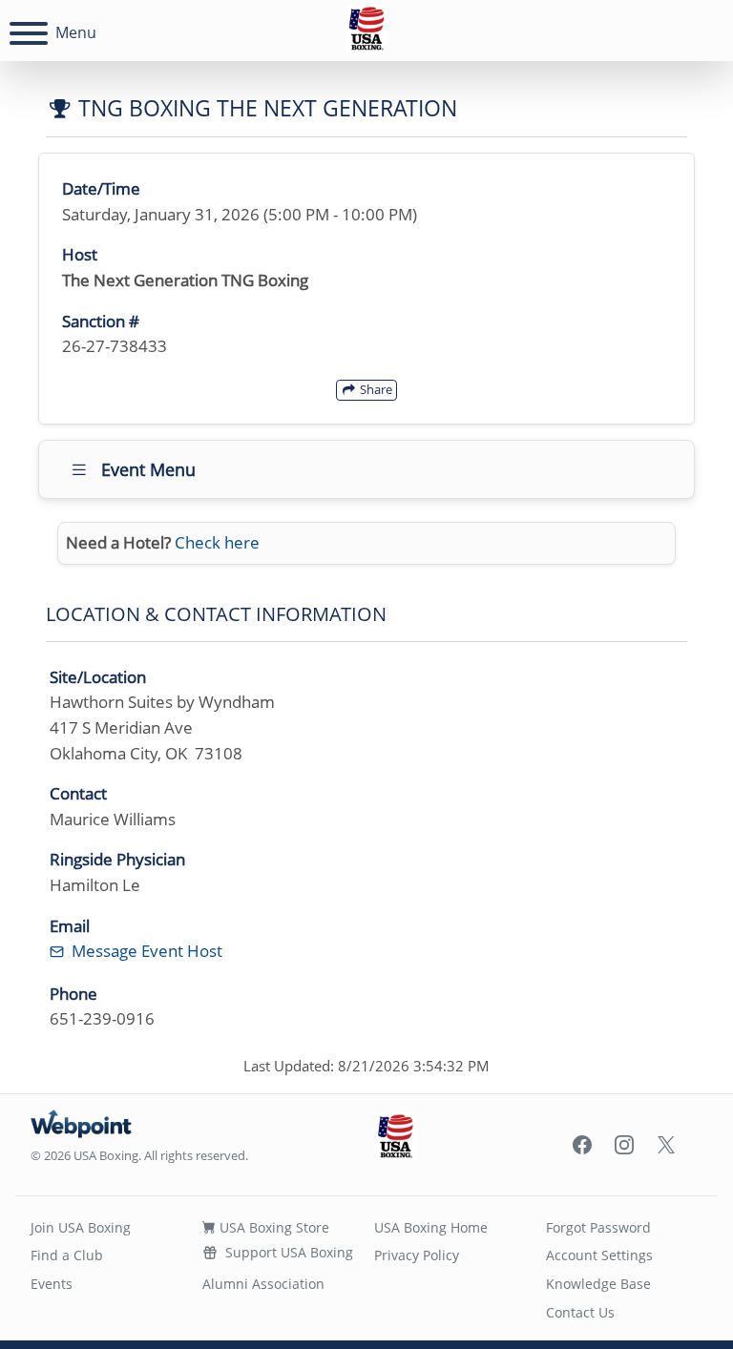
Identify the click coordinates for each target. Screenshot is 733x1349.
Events (52, 1284)
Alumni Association (263, 1284)
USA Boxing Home (431, 1227)
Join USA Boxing (81, 1227)
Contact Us (580, 1312)
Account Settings (599, 1255)
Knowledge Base (598, 1284)
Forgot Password (598, 1227)
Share (374, 389)
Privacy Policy (416, 1255)
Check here (217, 542)
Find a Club (67, 1255)
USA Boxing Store (272, 1227)
